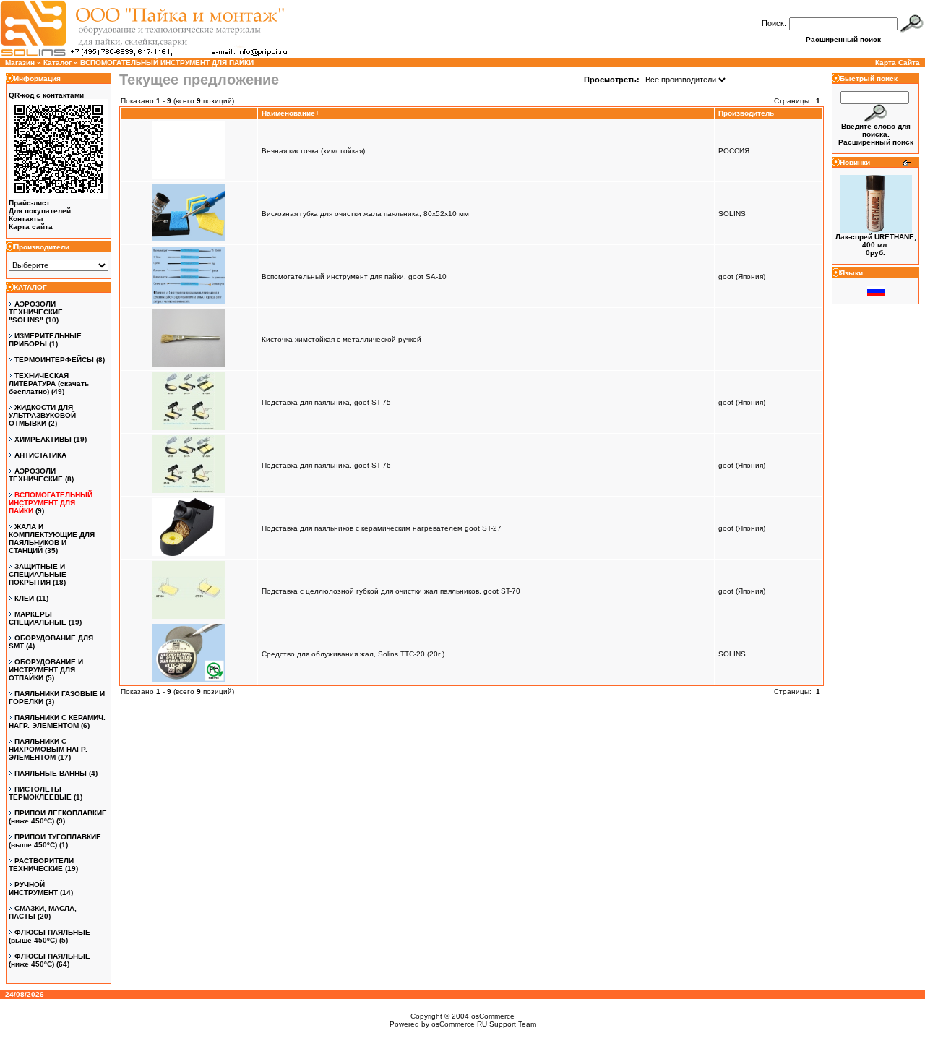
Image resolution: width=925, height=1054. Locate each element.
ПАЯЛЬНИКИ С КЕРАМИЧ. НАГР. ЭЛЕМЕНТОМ (57, 721)
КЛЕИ (24, 598)
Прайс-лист (29, 203)
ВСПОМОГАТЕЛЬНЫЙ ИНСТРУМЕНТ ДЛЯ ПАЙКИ (167, 63)
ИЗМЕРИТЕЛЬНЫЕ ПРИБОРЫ (45, 340)
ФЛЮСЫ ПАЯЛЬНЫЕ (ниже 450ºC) (49, 960)
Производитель (746, 113)
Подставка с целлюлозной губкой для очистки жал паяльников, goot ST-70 (391, 591)
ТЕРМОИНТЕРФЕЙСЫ (54, 360)
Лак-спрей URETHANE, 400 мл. (875, 241)
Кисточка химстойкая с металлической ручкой (341, 339)
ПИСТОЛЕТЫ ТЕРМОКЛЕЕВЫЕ (40, 793)
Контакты (26, 219)
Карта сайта (31, 227)
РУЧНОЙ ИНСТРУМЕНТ (33, 888)
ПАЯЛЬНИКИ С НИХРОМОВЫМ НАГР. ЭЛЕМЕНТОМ (48, 749)
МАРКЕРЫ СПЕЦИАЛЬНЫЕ (37, 618)
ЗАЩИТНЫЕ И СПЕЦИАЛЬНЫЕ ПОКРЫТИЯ (37, 574)
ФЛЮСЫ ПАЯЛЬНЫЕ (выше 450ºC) (49, 936)
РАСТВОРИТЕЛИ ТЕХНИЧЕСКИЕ (41, 865)
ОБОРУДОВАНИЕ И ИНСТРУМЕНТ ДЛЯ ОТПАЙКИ (46, 670)
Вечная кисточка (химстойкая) (313, 151)
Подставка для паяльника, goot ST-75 (326, 402)
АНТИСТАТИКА (40, 455)
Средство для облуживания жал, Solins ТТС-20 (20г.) (353, 654)
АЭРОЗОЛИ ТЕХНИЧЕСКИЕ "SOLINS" (36, 312)
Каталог (57, 63)
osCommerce (493, 1016)
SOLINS (732, 214)
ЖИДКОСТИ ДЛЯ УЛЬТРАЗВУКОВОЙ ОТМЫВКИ (42, 415)
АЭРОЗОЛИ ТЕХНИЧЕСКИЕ (36, 475)
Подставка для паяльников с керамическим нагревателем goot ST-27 (382, 528)
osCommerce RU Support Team (483, 1024)
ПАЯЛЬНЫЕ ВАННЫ (50, 773)
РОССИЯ (733, 151)
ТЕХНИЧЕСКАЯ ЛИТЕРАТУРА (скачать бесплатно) (49, 383)
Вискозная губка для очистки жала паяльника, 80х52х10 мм (365, 214)
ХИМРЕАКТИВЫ (43, 439)
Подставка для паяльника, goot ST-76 (326, 465)
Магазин (20, 63)
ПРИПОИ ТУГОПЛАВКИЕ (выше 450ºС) (55, 841)
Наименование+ (290, 113)
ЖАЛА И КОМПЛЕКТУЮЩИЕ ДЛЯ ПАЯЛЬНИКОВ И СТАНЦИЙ (52, 538)
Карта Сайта (897, 63)
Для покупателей (40, 211)
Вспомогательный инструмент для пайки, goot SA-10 (354, 276)
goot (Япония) (741, 276)
